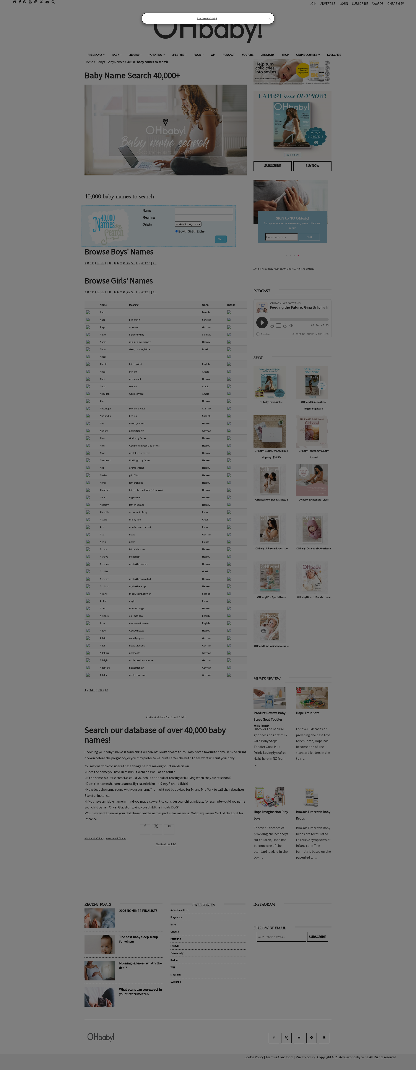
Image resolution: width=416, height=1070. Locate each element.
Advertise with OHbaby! (207, 18)
